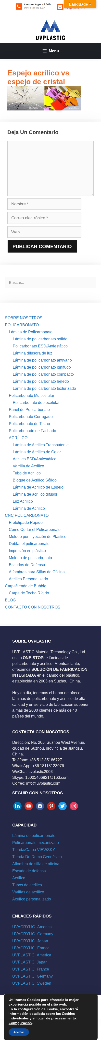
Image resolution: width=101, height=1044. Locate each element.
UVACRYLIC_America (32, 927)
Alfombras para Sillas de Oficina (37, 572)
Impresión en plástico (27, 551)
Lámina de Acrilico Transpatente (41, 445)
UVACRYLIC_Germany (32, 934)
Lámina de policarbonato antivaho (42, 360)
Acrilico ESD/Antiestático (34, 459)
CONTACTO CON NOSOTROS (32, 607)
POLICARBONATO (22, 325)
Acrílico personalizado (31, 899)
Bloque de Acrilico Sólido (35, 480)
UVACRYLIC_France (31, 948)
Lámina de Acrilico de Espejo (38, 487)
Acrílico (18, 878)
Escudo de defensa (29, 871)
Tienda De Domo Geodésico (37, 857)
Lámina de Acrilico (29, 508)
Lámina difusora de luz (32, 353)
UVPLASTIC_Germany (32, 976)
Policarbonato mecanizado (35, 843)
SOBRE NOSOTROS (23, 318)
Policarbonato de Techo (29, 424)
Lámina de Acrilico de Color (37, 452)
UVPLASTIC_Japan (30, 962)
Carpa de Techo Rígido (29, 593)
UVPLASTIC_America (31, 955)
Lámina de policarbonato (33, 836)
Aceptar (18, 1032)
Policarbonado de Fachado (32, 431)
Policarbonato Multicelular (31, 395)
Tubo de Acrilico (27, 473)
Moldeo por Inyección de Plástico (37, 537)
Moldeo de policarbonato (30, 558)
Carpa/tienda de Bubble (25, 586)
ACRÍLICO (18, 438)
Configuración (20, 1023)
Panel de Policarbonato (29, 410)
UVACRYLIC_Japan (30, 941)
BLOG (10, 600)
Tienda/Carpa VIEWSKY (33, 850)
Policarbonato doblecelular (36, 402)
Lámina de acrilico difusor (35, 494)
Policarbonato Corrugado (31, 417)
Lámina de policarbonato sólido (40, 339)
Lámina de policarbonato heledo (41, 381)
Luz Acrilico (23, 501)
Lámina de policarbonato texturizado (44, 388)
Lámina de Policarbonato (30, 332)
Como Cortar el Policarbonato (35, 529)
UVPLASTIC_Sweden (31, 983)
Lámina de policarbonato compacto (43, 374)
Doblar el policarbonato (29, 544)
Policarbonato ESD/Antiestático (40, 346)
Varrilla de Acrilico (28, 466)
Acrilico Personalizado (28, 579)
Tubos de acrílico (27, 885)
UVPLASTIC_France (30, 969)
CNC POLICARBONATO (27, 515)
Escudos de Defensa (27, 565)
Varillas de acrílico (28, 892)
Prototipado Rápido (26, 522)
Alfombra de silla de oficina (35, 864)
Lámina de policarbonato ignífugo (42, 367)
